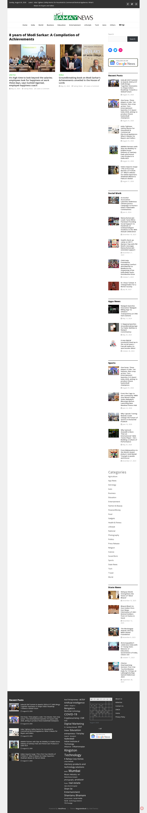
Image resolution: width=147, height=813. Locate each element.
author (66, 705)
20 (101, 712)
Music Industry (70, 774)
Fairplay (80, 733)
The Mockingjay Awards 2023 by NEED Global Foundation (127, 631)
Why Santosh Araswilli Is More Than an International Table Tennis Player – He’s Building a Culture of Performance (129, 436)
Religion (111, 548)
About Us (118, 699)
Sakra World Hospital (70, 786)
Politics (111, 539)
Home (25, 25)
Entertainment (75, 25)
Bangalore (72, 705)
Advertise (118, 702)
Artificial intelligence (74, 702)
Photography (113, 535)
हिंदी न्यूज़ (121, 25)
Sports (111, 560)
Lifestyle (87, 25)
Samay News (28, 89)
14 (104, 709)
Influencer (67, 747)
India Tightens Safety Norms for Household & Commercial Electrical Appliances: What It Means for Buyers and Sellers (129, 132)
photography (69, 780)
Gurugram (73, 736)
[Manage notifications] (142, 808)
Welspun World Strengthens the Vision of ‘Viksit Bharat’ (127, 595)
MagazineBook (81, 809)
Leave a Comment (42, 89)
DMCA (117, 710)
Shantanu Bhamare (75, 795)
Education (62, 25)
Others (112, 25)
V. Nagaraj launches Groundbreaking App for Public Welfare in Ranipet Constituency (129, 328)
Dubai (66, 730)
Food (110, 514)
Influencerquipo (78, 746)
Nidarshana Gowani (70, 777)
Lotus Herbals (68, 761)
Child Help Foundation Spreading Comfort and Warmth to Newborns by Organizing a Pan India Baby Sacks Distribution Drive (128, 267)
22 (107, 712)
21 (104, 712)
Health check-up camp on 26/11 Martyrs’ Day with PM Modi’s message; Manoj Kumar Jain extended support (129, 245)
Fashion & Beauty (115, 506)
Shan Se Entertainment (72, 790)
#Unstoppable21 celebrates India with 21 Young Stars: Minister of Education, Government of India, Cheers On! (129, 649)
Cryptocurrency (71, 718)
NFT (79, 774)
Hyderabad (69, 738)
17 (91, 712)
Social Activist (68, 798)
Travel (110, 573)
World (41, 25)
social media (77, 798)
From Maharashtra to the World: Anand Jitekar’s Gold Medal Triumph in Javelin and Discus (129, 454)
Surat (66, 801)
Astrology (112, 485)
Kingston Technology (72, 752)
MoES (66, 771)
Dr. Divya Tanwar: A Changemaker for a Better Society (128, 285)
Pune (66, 783)
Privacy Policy (120, 717)
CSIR (82, 718)
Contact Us (119, 706)
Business (50, 25)
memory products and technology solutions (75, 765)
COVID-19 (70, 714)
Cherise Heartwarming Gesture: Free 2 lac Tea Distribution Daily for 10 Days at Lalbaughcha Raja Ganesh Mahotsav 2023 (128, 670)
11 (95, 709)
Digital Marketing (74, 723)
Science (111, 552)
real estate (74, 782)
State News (112, 564)
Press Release (113, 543)
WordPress (62, 809)
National (111, 531)
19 (98, 712)
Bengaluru (69, 708)
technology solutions (75, 801)
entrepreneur (69, 733)
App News (112, 480)
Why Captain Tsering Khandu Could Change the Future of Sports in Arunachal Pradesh (129, 418)
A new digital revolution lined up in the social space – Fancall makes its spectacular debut (129, 344)
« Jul (100, 728)
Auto (104, 25)
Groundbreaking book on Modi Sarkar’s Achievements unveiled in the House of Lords (79, 80)
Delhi (65, 721)
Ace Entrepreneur (71, 699)
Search (111, 34)
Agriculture (112, 476)
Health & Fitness (114, 522)
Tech (97, 25)
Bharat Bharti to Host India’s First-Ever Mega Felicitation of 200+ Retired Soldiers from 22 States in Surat (128, 612)
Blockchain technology (72, 711)
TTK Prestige (68, 803)
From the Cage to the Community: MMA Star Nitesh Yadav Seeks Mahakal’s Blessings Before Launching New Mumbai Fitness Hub (129, 399)
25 (95, 715)
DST (80, 727)
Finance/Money (114, 510)
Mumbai (74, 771)
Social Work (113, 556)
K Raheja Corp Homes (74, 759)
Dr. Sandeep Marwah (70, 727)
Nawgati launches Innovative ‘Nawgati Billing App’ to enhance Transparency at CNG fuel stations (129, 311)
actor (82, 699)
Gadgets (111, 518)
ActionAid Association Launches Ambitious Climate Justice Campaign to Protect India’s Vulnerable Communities (129, 203)
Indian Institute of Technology (71, 742)
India (33, 25)
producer (79, 779)
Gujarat (66, 736)
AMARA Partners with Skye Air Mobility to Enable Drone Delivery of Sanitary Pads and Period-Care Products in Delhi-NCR (129, 152)
